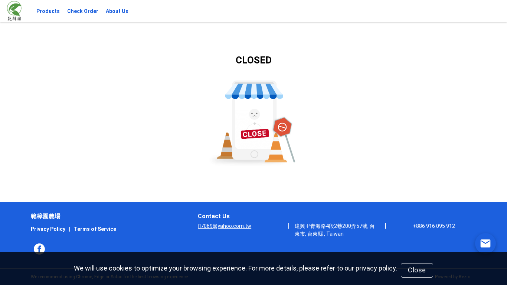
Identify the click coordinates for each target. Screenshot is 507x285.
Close (417, 270)
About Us (117, 11)
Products (48, 11)
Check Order (82, 11)
